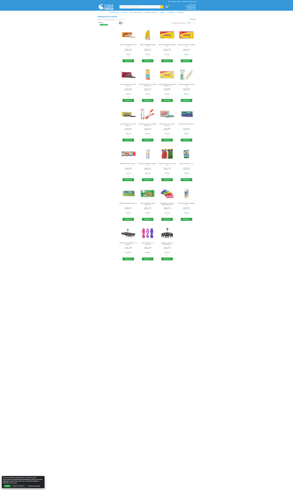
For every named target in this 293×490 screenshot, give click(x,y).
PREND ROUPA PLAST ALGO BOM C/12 (167, 164)
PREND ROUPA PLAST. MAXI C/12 (128, 163)
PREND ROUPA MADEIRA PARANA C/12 (167, 45)
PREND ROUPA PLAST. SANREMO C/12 (186, 204)
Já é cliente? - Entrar (175, 1)
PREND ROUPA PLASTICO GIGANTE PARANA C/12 (148, 85)
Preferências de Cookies (34, 486)
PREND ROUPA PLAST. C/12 (186, 163)
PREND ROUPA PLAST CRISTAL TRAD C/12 (128, 124)
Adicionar (129, 60)
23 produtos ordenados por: (179, 23)
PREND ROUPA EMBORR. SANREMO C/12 (147, 164)
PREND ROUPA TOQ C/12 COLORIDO (147, 243)
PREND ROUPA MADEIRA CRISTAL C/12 (128, 45)
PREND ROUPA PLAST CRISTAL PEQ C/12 (128, 85)
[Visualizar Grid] (120, 23)
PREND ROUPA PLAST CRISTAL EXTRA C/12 (167, 124)
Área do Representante (191, 1)
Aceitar (7, 486)
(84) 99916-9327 (192, 9)
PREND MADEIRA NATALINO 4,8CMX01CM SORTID (167, 204)
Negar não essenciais (18, 486)
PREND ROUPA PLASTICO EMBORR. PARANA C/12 (147, 124)
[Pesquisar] (162, 6)
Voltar (193, 19)
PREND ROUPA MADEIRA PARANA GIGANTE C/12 (167, 85)
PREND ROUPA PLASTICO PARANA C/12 (186, 45)
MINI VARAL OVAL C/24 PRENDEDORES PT (167, 243)
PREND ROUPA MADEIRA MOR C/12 (128, 203)
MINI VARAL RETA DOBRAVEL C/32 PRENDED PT (128, 243)
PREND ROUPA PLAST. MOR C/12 (186, 124)
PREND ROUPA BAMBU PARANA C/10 (148, 45)
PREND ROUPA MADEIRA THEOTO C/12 (186, 85)
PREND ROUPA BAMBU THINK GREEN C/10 (147, 204)
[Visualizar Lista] (123, 23)
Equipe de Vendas (191, 6)
